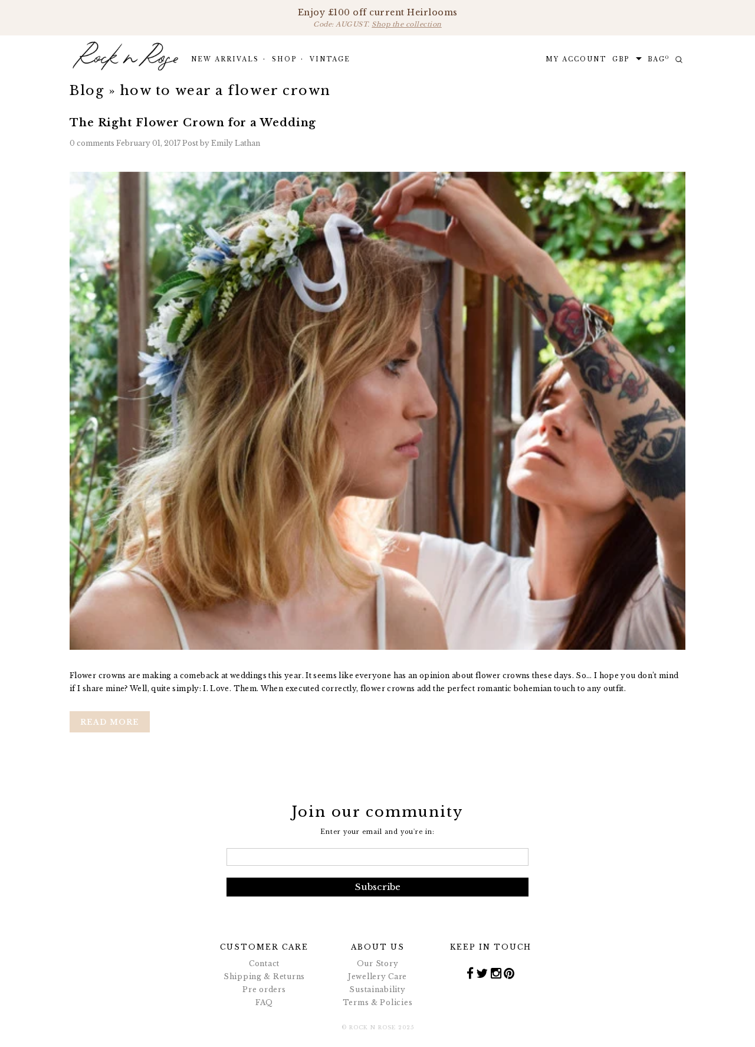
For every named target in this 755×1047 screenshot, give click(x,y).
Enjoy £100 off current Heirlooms (378, 17)
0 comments (93, 143)
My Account (576, 59)
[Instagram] (496, 973)
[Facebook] (470, 973)
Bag (658, 59)
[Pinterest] (509, 973)
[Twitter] (482, 973)
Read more (110, 722)
